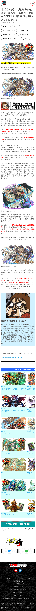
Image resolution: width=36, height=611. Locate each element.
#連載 (26, 38)
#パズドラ (23, 30)
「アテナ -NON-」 (5, 453)
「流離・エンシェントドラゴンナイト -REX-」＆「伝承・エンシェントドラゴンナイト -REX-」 (13, 389)
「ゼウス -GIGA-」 (6, 433)
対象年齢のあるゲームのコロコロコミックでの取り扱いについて (18, 598)
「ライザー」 (30, 453)
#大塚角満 (23, 34)
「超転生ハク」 (31, 411)
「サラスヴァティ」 (6, 494)
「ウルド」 (30, 474)
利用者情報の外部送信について (18, 589)
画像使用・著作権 (18, 581)
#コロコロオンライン (9, 30)
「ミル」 (3, 474)
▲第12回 (29, 492)
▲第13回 (3, 513)
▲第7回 (3, 452)
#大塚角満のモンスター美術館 (11, 38)
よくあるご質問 (18, 595)
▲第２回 (29, 386)
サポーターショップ (18, 592)
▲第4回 (29, 409)
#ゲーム (16, 27)
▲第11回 (3, 492)
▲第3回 (3, 408)
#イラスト (6, 27)
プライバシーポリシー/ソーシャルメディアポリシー (18, 578)
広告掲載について (18, 587)
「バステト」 (30, 494)
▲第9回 (3, 472)
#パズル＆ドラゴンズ (9, 34)
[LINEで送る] (27, 551)
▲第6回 (29, 431)
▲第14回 (29, 513)
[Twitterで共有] (9, 551)
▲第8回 (29, 452)
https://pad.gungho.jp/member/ (12, 357)
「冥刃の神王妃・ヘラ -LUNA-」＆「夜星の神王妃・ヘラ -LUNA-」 (13, 411)
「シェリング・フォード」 (8, 514)
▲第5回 (3, 431)
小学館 (18, 575)
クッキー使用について (18, 584)
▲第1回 (3, 386)
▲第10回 (29, 472)
